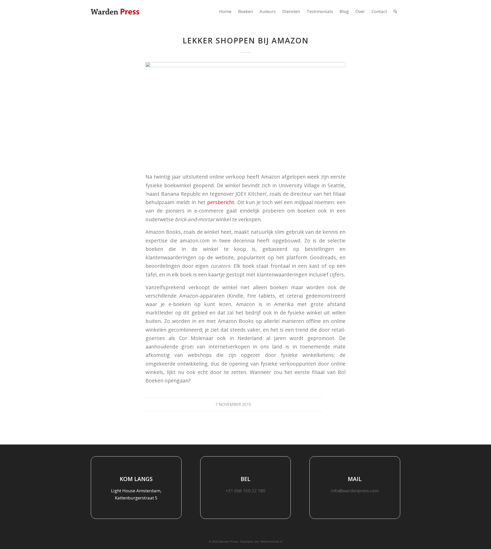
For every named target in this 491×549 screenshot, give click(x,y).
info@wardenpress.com (355, 491)
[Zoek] (395, 11)
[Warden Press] (115, 11)
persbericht (220, 202)
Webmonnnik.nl (271, 541)
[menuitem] (225, 11)
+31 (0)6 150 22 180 (245, 491)
